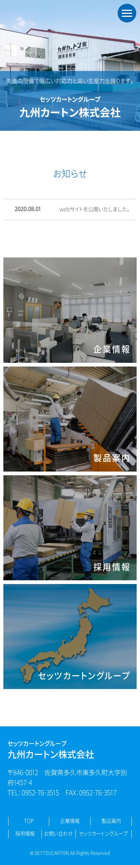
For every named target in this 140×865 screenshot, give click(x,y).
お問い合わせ (58, 834)
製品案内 (111, 821)
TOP (29, 821)
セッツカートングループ (103, 834)
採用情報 (25, 834)
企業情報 (70, 821)
